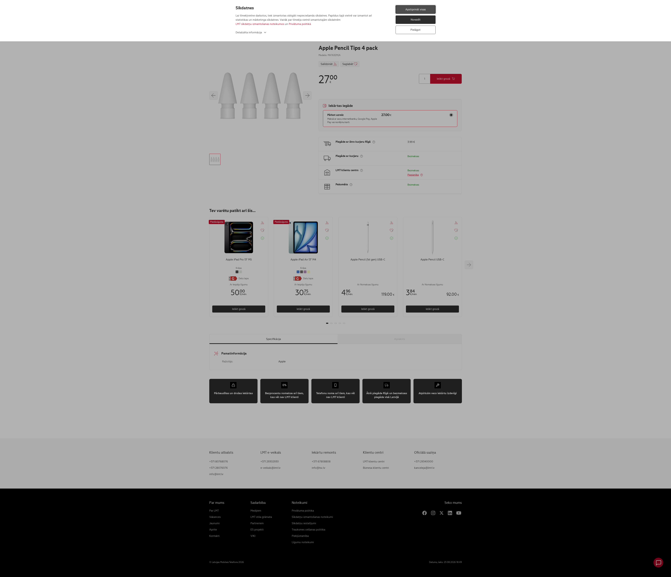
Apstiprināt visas (415, 9)
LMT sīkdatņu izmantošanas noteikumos (260, 24)
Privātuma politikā (300, 24)
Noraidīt (415, 19)
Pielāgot (415, 29)
